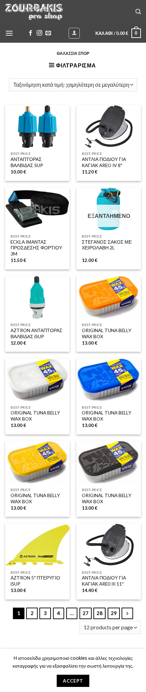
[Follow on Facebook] (30, 33)
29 (114, 613)
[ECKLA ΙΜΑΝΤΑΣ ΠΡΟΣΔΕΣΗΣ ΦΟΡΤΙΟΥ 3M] (37, 208)
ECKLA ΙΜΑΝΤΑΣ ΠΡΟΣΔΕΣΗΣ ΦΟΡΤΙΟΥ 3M (36, 248)
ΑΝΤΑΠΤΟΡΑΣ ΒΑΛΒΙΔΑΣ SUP (27, 162)
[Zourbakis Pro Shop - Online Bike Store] (34, 12)
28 (99, 613)
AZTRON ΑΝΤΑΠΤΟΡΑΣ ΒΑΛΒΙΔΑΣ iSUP (36, 333)
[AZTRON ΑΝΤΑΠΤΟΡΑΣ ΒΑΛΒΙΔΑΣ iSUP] (37, 297)
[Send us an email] (48, 33)
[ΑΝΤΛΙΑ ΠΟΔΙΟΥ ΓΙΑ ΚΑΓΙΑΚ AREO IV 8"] (108, 126)
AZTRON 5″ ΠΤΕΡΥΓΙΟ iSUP (35, 581)
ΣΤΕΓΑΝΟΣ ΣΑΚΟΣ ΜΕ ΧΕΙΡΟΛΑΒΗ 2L (107, 245)
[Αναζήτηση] (138, 11)
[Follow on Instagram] (39, 33)
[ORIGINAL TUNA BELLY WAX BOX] (108, 297)
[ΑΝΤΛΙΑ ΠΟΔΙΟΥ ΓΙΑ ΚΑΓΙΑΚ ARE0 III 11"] (108, 545)
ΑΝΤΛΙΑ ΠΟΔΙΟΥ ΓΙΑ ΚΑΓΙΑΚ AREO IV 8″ (104, 162)
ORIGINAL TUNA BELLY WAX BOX (106, 333)
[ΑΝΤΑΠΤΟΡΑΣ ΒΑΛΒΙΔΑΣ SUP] (37, 126)
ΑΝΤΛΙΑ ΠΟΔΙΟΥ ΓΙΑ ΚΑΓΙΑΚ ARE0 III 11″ (104, 581)
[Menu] (9, 33)
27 (86, 613)
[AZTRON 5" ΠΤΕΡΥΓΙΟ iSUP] (37, 545)
